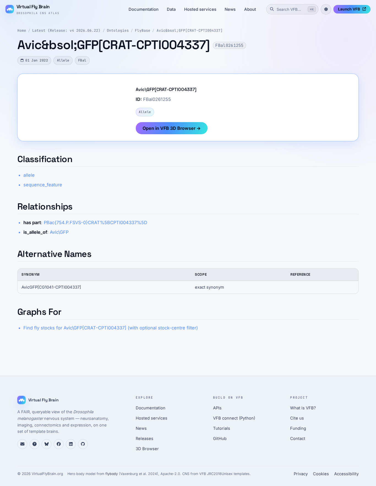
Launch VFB (349, 9)
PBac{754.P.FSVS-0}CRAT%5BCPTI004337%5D (95, 222)
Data (171, 9)
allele (29, 175)
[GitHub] (83, 444)
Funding (298, 428)
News (230, 9)
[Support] (22, 444)
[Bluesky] (46, 444)
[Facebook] (59, 444)
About (250, 9)
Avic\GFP (59, 232)
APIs (217, 408)
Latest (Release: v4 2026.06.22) (66, 30)
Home (21, 30)
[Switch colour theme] (326, 9)
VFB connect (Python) (234, 418)
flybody (111, 474)
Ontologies (118, 30)
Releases (144, 438)
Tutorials (221, 428)
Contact (297, 438)
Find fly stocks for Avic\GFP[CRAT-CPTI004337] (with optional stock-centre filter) (110, 328)
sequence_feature (42, 184)
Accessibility (346, 473)
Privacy (301, 473)
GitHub (220, 438)
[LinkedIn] (71, 444)
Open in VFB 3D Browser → (172, 128)
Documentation (144, 9)
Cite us (297, 418)
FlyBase (142, 30)
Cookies (321, 473)
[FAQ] (34, 444)
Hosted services (200, 9)
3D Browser (147, 448)
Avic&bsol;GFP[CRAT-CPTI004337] (190, 30)
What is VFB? (303, 408)
